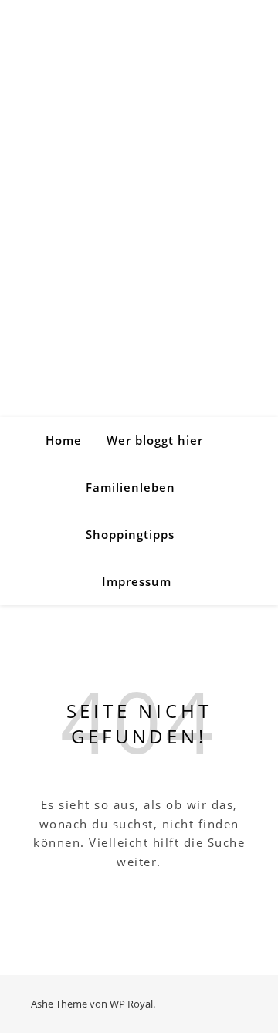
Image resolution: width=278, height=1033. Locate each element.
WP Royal (131, 1004)
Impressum (136, 581)
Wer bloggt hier (155, 440)
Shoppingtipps (130, 534)
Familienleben (130, 487)
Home (64, 440)
